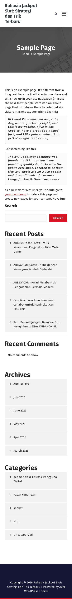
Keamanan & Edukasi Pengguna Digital (35, 479)
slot (16, 521)
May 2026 (19, 424)
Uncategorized (23, 534)
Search (11, 205)
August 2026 (21, 384)
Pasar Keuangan (24, 494)
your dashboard (15, 194)
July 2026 (19, 397)
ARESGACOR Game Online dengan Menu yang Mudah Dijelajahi (35, 267)
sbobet (18, 508)
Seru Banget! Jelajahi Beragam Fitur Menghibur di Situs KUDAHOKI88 (37, 324)
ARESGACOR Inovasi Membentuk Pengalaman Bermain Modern (34, 285)
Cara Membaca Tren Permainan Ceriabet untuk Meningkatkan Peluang (34, 304)
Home (26, 54)
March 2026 (20, 450)
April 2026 (19, 437)
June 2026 (19, 410)
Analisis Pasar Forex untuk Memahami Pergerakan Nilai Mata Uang (36, 247)
